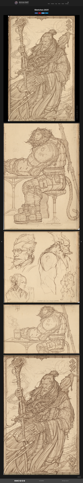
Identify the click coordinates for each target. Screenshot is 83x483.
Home (49, 3)
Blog (56, 3)
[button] (79, 477)
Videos (59, 3)
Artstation (52, 3)
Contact (63, 3)
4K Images (67, 3)
